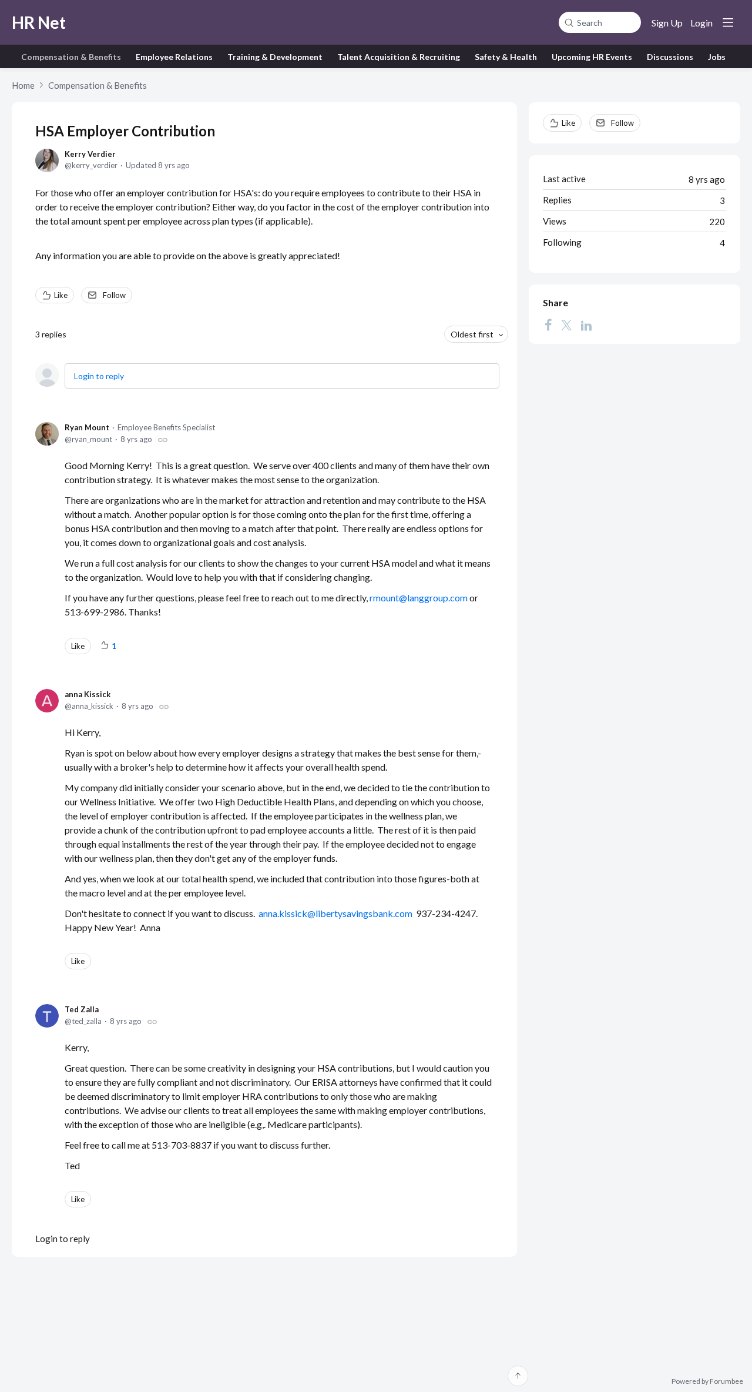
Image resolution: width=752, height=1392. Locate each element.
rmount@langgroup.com (419, 597)
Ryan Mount (87, 427)
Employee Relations (174, 57)
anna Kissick (87, 694)
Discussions (670, 57)
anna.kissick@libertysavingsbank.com (335, 913)
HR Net (39, 22)
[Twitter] (566, 325)
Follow (114, 295)
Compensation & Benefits (71, 57)
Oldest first (472, 334)
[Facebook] (548, 325)
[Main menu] (727, 22)
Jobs (717, 57)
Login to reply (99, 376)
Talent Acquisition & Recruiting (398, 57)
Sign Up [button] (667, 22)
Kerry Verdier (90, 154)
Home (23, 85)
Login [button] (701, 22)
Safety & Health (506, 57)
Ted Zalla (82, 1009)
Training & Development (275, 57)
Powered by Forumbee (707, 1381)
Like (61, 295)
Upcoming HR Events (592, 57)
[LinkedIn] (586, 325)
